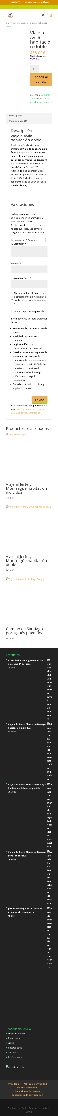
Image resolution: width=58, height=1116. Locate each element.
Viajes (11, 1042)
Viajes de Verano (16, 1033)
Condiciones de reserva (27, 1091)
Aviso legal (13, 1083)
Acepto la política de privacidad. (30, 311)
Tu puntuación (19, 240)
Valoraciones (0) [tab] (18, 120)
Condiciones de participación (27, 1094)
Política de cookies (27, 1087)
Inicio (8, 22)
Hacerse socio (15, 1047)
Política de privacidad (35, 1083)
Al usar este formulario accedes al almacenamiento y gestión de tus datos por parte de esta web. (30, 298)
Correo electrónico (21, 278)
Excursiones (14, 1038)
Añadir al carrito (41, 79)
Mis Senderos (15, 1057)
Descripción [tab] (15, 115)
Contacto (12, 1052)
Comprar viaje (18, 22)
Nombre (16, 263)
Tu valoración (18, 243)
